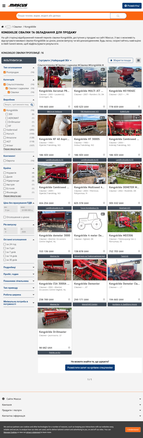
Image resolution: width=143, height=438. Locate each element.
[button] (18, 60)
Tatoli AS (124, 256)
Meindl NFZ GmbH (89, 304)
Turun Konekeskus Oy (89, 208)
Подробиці (9, 267)
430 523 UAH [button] (81, 107)
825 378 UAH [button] (81, 203)
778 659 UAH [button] (116, 107)
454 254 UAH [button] (46, 203)
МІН (5, 207)
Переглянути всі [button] (12, 148)
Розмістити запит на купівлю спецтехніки (90, 367)
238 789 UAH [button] (46, 299)
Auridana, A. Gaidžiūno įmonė (124, 304)
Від (5, 229)
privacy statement (33, 432)
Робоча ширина (12, 295)
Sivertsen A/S (124, 208)
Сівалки (17, 26)
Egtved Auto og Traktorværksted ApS (89, 256)
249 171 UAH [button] (81, 299)
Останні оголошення (14, 239)
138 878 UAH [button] (81, 251)
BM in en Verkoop (54, 111)
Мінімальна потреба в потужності (15, 302)
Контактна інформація (13, 416)
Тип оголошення (12, 67)
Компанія (7, 405)
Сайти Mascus (14, 399)
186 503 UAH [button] (46, 155)
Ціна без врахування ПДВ (17, 203)
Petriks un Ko (54, 352)
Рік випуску (9, 224)
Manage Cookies (10, 432)
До (22, 229)
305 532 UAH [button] (116, 203)
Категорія (8, 80)
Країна (7, 168)
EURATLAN (124, 111)
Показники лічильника (15, 281)
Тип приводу (10, 288)
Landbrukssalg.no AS (54, 159)
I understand (133, 429)
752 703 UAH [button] (116, 251)
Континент (9, 156)
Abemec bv (54, 256)
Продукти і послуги (12, 410)
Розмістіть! (133, 5)
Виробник (9, 99)
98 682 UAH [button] (45, 348)
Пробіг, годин (10, 274)
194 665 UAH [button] (46, 107)
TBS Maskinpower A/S (90, 111)
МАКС (23, 207)
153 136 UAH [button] (46, 251)
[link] (55, 77)
